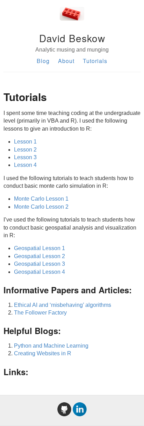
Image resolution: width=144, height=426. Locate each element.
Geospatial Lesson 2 (39, 256)
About (66, 61)
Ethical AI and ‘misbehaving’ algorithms (62, 305)
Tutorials (95, 61)
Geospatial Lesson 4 (39, 272)
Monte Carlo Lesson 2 (41, 207)
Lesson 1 (25, 142)
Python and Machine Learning (51, 346)
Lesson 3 (25, 157)
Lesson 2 (25, 150)
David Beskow (72, 38)
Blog (43, 61)
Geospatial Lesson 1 (39, 248)
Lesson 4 (25, 165)
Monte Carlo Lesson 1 (41, 199)
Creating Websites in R (42, 353)
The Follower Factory (40, 313)
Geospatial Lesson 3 (39, 264)
